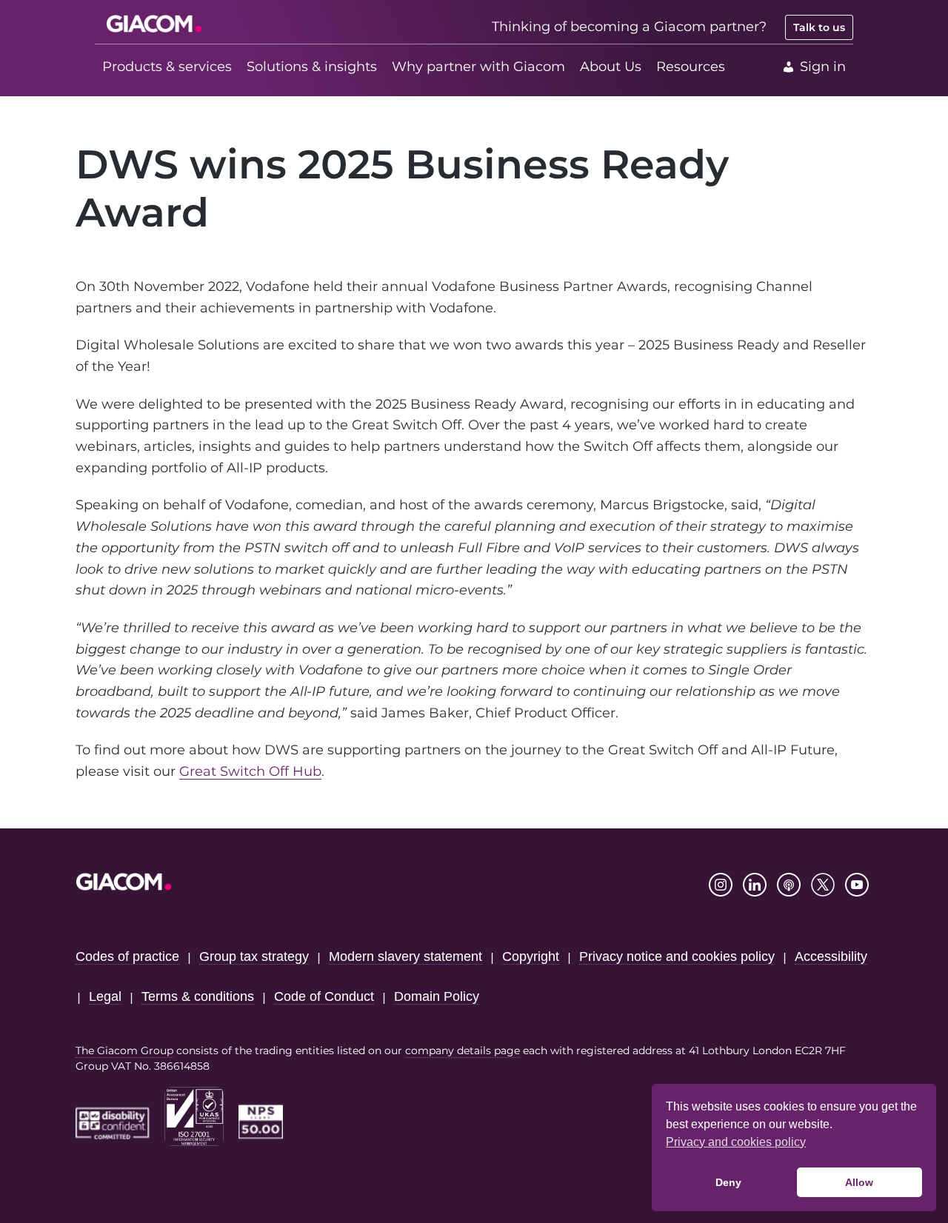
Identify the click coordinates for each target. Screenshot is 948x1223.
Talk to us (819, 27)
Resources (690, 66)
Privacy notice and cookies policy (677, 956)
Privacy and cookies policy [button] (736, 1142)
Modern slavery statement (405, 956)
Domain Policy (436, 996)
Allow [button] (859, 1182)
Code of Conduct (324, 996)
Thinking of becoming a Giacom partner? (629, 27)
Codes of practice (127, 956)
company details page (462, 1050)
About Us (610, 66)
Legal (105, 996)
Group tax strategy (254, 956)
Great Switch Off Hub (250, 771)
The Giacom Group (124, 1050)
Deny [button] (728, 1182)
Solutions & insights (312, 66)
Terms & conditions (197, 996)
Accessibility (831, 956)
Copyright (530, 956)
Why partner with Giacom (478, 66)
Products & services (167, 66)
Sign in (823, 66)
